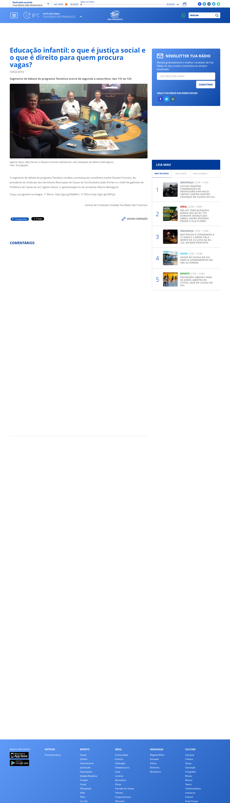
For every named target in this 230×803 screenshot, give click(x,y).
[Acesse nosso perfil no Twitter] (204, 4)
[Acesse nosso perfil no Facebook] (199, 4)
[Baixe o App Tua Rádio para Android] (218, 4)
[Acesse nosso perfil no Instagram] (209, 4)
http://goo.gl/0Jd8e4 (66, 194)
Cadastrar (206, 84)
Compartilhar (21, 219)
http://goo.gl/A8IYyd (103, 194)
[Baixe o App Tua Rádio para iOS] (214, 4)
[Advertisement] (115, 34)
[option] (161, 174)
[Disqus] (78, 292)
